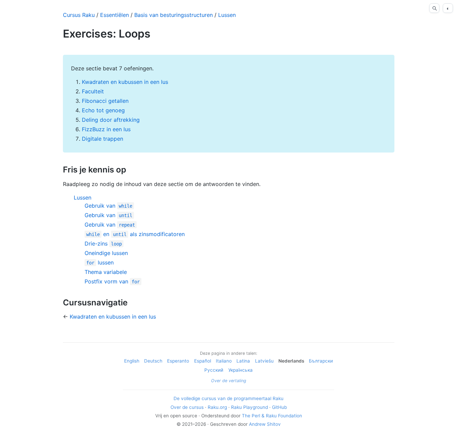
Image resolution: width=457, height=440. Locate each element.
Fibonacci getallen (105, 100)
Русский (213, 370)
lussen (100, 262)
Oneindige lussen (106, 253)
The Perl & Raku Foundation (272, 415)
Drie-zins (103, 243)
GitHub (279, 407)
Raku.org (217, 407)
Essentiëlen (114, 14)
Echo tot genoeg (103, 110)
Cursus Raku (79, 14)
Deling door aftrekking (111, 119)
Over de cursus (187, 407)
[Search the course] (434, 8)
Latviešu (264, 361)
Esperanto (178, 361)
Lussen (227, 14)
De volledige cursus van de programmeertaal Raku (228, 398)
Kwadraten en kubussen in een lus (125, 81)
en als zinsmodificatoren (135, 234)
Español (202, 361)
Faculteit (93, 91)
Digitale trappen (102, 138)
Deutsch (153, 361)
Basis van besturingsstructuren (173, 14)
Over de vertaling (228, 380)
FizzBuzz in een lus (106, 129)
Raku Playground (249, 407)
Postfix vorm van (112, 281)
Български (321, 361)
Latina (243, 361)
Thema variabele (106, 272)
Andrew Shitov (265, 424)
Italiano (224, 361)
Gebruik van (108, 205)
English (131, 361)
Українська (240, 370)
